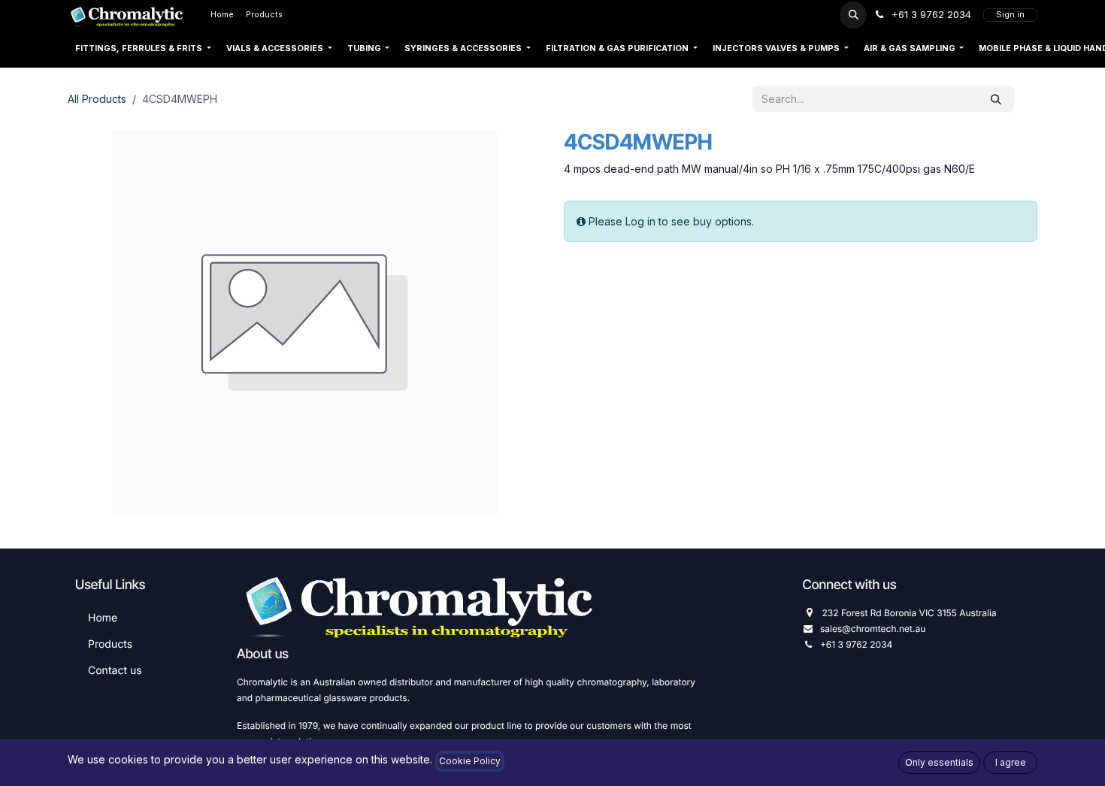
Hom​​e (102, 618)
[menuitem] (222, 15)
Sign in (1010, 15)
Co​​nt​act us (115, 670)
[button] (853, 15)
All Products (97, 98)
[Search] (996, 99)
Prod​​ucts (110, 644)
